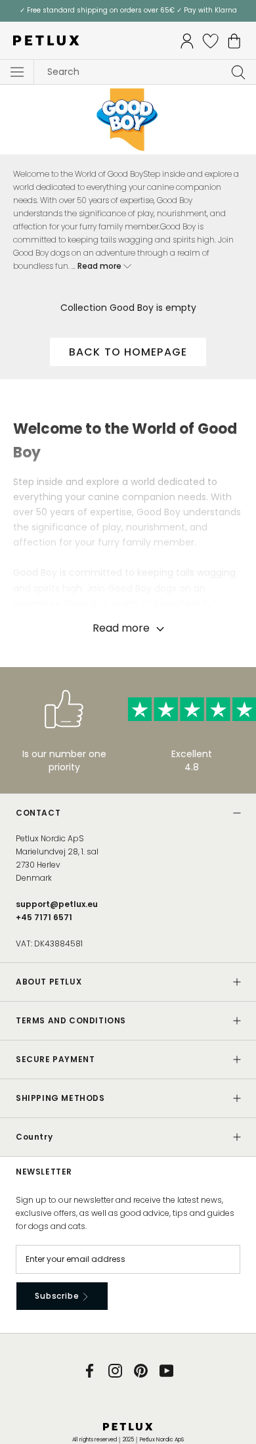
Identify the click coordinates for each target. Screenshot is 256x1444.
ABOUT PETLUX (48, 981)
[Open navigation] (17, 72)
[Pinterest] (141, 1370)
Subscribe (58, 1295)
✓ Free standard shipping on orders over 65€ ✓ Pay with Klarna (128, 10)
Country (34, 1136)
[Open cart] (234, 41)
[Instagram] (115, 1370)
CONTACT (38, 812)
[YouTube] (166, 1370)
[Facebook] (89, 1370)
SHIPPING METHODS (60, 1098)
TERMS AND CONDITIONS (71, 1020)
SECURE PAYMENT (55, 1059)
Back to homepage (128, 352)
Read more (100, 265)
